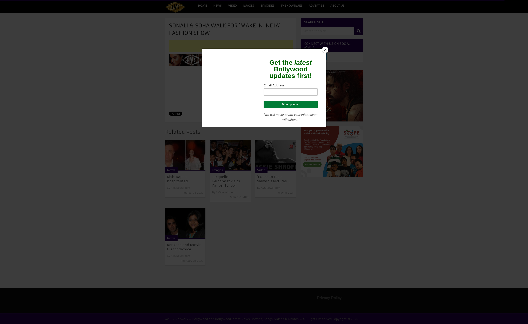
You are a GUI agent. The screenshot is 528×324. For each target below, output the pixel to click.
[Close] (325, 50)
